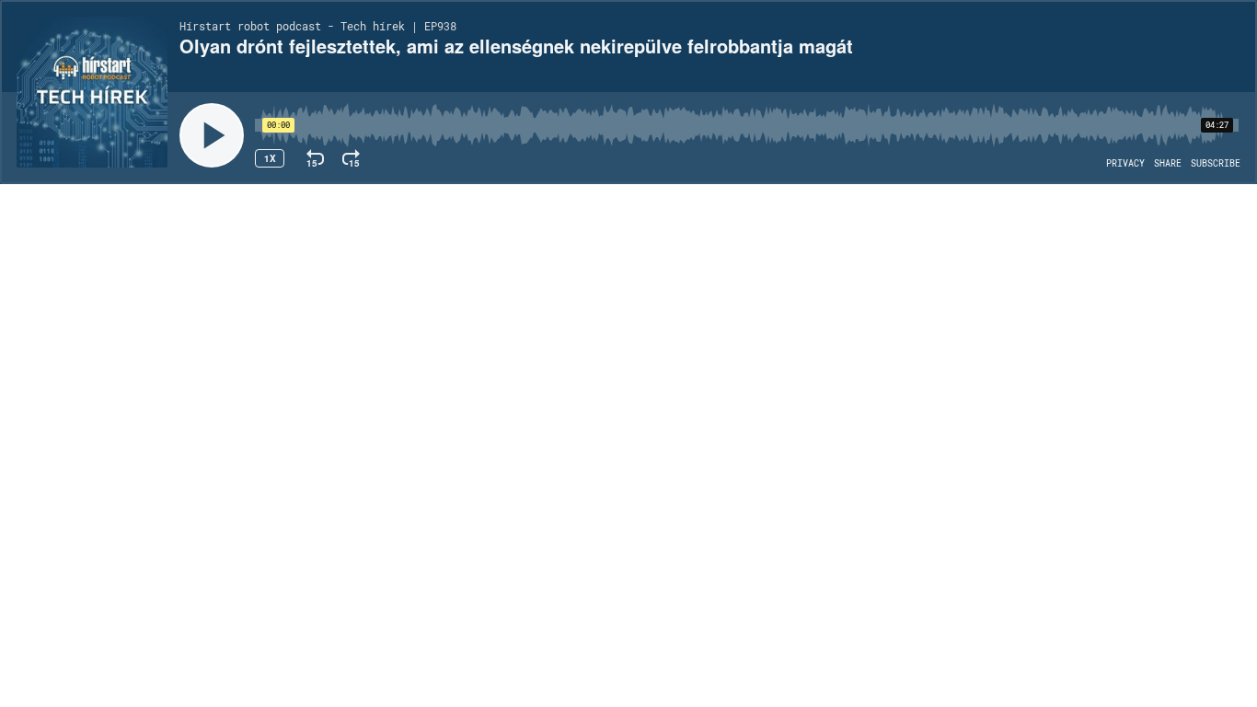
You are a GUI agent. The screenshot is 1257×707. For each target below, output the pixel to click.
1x (270, 158)
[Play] (211, 135)
